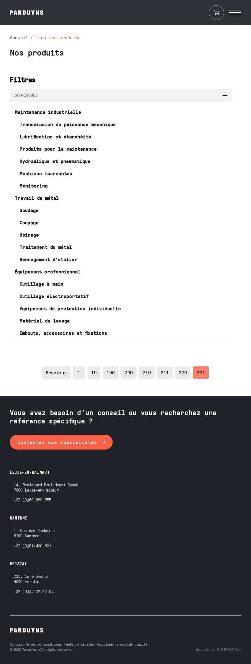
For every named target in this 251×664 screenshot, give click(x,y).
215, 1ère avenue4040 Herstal (31, 578)
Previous (56, 372)
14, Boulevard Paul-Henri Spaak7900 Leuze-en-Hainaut (46, 487)
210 (147, 372)
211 (165, 372)
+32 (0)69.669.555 (32, 499)
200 (129, 372)
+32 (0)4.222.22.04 (34, 591)
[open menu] (235, 12)
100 (111, 372)
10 (94, 372)
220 (183, 372)
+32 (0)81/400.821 (32, 545)
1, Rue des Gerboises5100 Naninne (35, 533)
